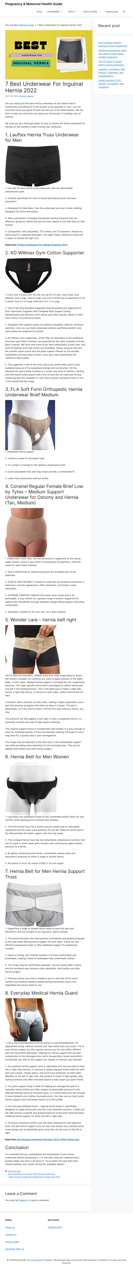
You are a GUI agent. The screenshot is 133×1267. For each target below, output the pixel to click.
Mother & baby (27, 25)
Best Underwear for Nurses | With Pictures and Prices (31, 1174)
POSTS (71, 11)
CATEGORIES (53, 11)
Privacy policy (12, 1241)
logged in (24, 1200)
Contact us (10, 1234)
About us (10, 1227)
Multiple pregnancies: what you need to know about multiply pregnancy (112, 53)
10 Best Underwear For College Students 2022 (42, 245)
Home (39, 11)
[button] (124, 12)
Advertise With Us (14, 1249)
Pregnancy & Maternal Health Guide (33, 4)
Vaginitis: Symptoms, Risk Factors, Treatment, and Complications (111, 72)
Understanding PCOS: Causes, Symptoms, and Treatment (111, 83)
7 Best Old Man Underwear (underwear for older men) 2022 (34, 1177)
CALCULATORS (90, 11)
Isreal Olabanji (36, 1260)
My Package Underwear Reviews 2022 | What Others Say (48, 1139)
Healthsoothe (112, 11)
